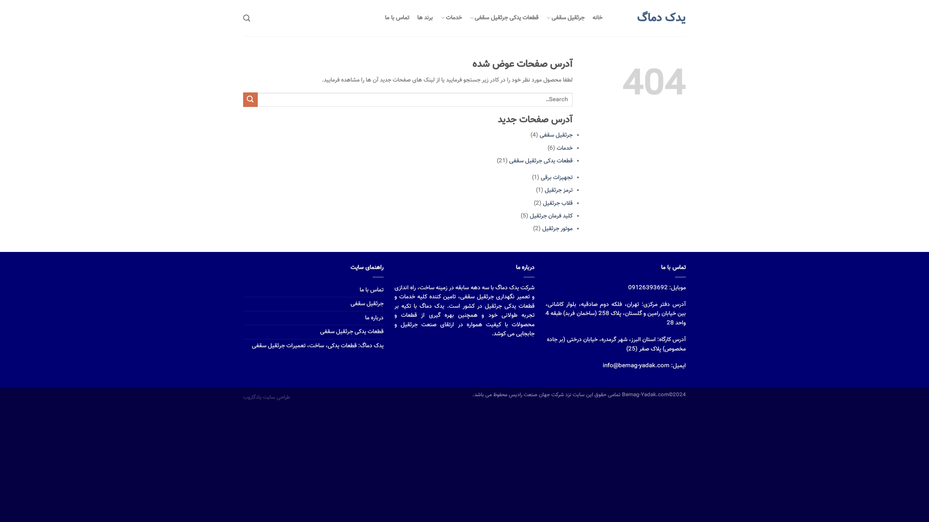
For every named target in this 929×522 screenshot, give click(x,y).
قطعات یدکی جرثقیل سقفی (507, 17)
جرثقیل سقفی (568, 17)
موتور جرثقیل (557, 228)
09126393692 (648, 288)
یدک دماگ (661, 18)
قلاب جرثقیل (558, 203)
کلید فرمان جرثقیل (551, 216)
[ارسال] (250, 99)
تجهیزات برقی (557, 177)
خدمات (454, 17)
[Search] (246, 18)
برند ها (425, 17)
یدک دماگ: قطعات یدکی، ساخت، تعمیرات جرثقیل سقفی (318, 346)
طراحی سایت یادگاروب (266, 397)
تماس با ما (397, 17)
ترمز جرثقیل (559, 190)
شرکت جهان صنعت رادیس (536, 395)
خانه (597, 17)
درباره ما (374, 318)
